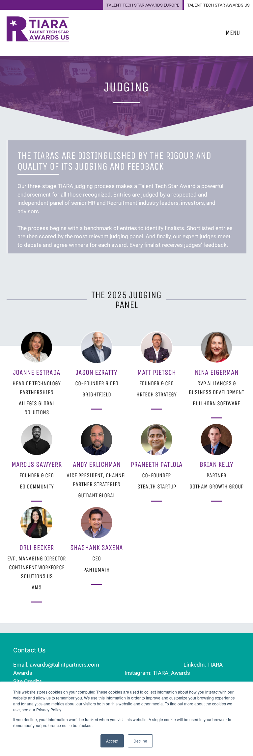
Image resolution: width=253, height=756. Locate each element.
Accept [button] (112, 741)
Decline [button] (140, 741)
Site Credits (27, 681)
